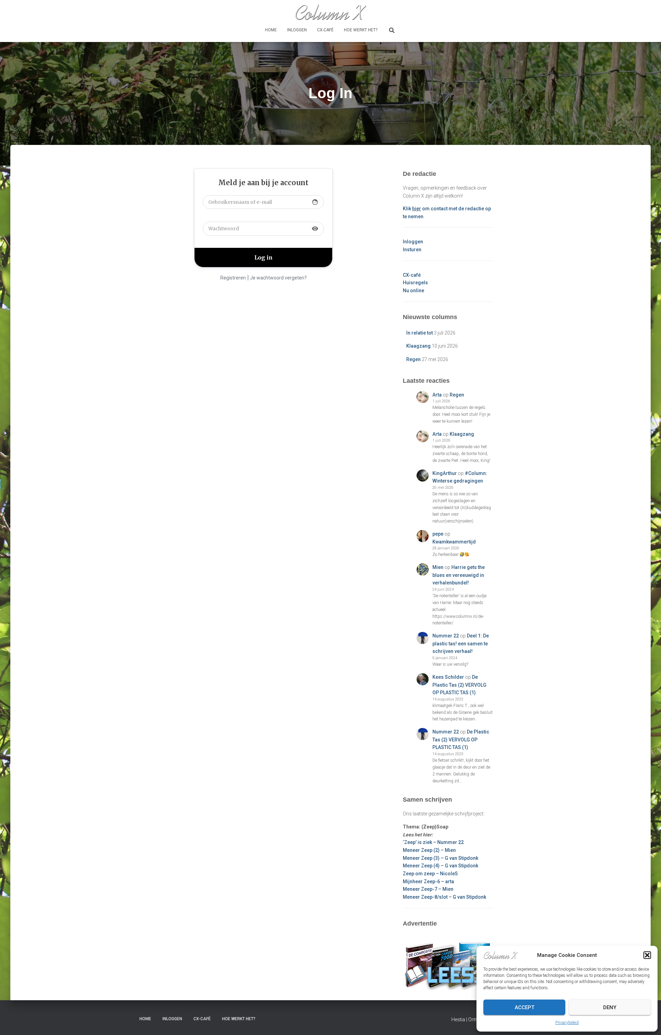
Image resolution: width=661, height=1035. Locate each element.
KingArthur (444, 473)
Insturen (412, 249)
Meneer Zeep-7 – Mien (428, 889)
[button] (647, 955)
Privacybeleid (567, 1022)
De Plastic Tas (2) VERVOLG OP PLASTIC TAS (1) (459, 684)
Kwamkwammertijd (454, 542)
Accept (524, 1007)
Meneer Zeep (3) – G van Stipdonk (440, 858)
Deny (609, 1007)
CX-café (325, 30)
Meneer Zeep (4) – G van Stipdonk (440, 865)
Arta (437, 395)
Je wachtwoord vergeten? (278, 278)
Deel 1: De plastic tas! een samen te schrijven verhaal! (460, 643)
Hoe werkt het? (360, 30)
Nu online (413, 290)
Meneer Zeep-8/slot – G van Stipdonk (444, 897)
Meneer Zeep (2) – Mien (429, 850)
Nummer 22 (445, 635)
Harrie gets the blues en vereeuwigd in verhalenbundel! (458, 574)
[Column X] (330, 12)
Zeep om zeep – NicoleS (430, 873)
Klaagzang (418, 346)
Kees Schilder (448, 677)
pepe (437, 534)
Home (271, 30)
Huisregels (415, 282)
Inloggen (297, 30)
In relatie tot (419, 333)
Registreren (233, 278)
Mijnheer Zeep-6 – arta (428, 881)
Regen (413, 359)
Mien (437, 567)
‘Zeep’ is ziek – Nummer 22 (433, 842)
